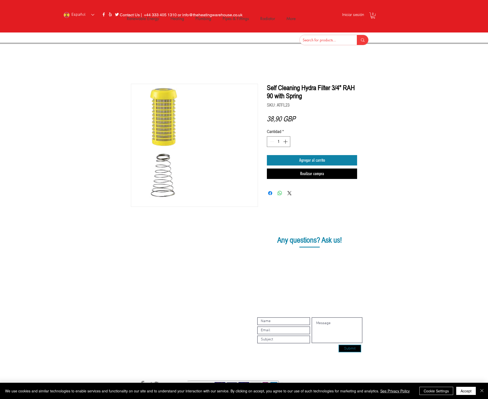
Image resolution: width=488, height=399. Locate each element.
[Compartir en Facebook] (270, 193)
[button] (373, 15)
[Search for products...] (362, 40)
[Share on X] (289, 193)
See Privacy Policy (395, 390)
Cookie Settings (436, 390)
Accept (466, 390)
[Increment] (286, 142)
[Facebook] (103, 14)
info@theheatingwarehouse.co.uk (314, 265)
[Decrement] (271, 142)
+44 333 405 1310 (315, 256)
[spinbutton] (278, 142)
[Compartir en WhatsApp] (280, 193)
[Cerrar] (482, 391)
